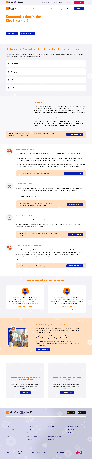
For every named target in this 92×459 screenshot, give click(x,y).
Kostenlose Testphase (33, 436)
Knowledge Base (73, 426)
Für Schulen (30, 429)
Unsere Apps (9, 433)
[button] (45, 64)
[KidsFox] (11, 7)
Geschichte (9, 426)
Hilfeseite (71, 429)
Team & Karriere (10, 429)
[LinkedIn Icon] (77, 451)
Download (30, 439)
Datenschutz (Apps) (35, 452)
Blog (7, 436)
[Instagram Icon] (80, 451)
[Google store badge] (71, 412)
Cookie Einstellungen (60, 452)
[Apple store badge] (82, 411)
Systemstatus (72, 433)
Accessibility (45, 452)
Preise (28, 433)
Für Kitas (50, 429)
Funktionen (30, 426)
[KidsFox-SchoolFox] (15, 2)
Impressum (8, 452)
